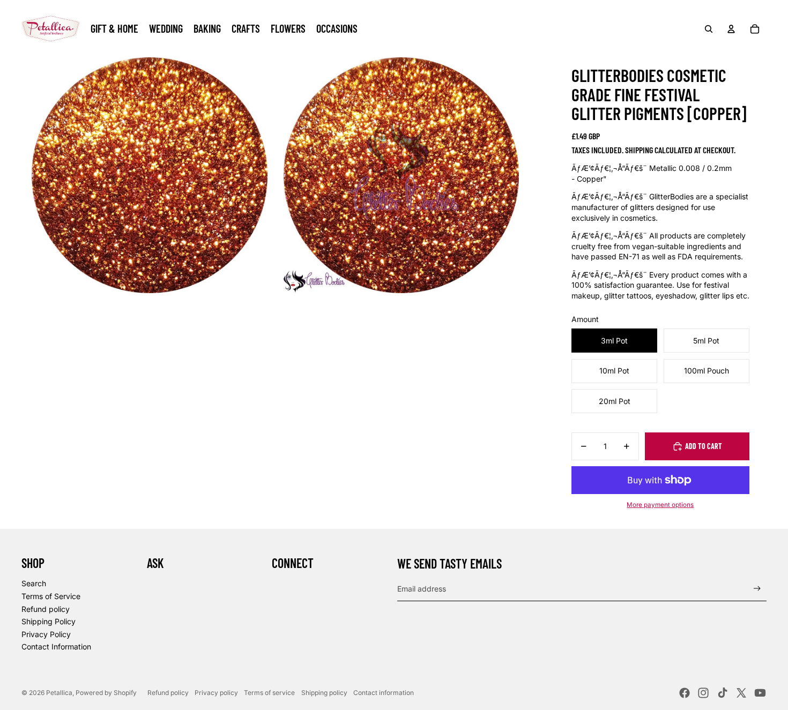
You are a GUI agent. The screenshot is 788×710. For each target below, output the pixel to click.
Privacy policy (216, 693)
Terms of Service (50, 596)
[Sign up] (757, 588)
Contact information (383, 693)
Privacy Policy (46, 634)
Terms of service (269, 693)
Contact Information (56, 646)
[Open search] (708, 29)
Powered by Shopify (106, 693)
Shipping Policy (48, 621)
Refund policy (45, 609)
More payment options (660, 505)
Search (33, 583)
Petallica (59, 693)
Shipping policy (324, 693)
